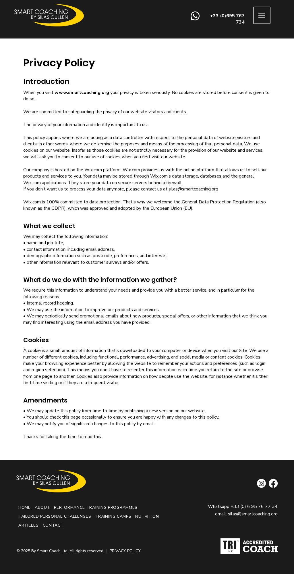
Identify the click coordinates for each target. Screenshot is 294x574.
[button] (261, 15)
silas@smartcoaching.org (193, 189)
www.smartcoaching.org (82, 92)
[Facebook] (273, 483)
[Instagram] (261, 483)
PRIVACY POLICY (125, 551)
